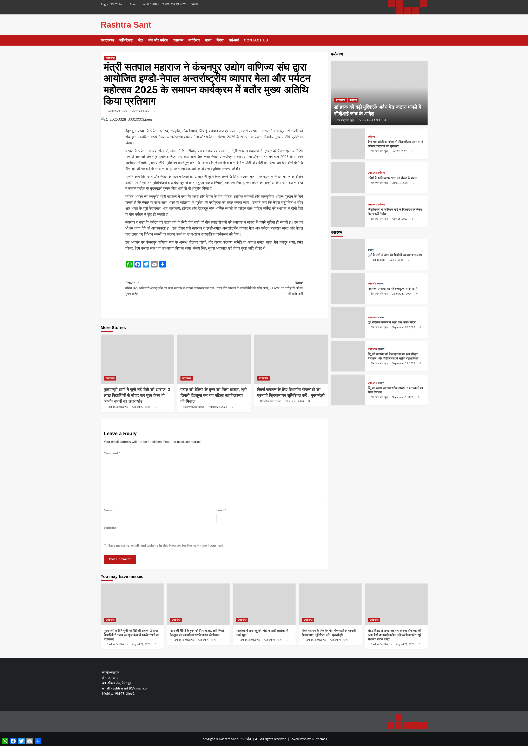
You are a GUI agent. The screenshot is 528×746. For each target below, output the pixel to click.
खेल (140, 40)
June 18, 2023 (400, 182)
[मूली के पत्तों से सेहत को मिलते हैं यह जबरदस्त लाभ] (348, 254)
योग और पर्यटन (158, 40)
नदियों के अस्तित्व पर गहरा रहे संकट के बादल (392, 178)
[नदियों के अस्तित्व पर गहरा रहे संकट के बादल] (348, 177)
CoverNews (298, 739)
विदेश (220, 40)
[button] (425, 40)
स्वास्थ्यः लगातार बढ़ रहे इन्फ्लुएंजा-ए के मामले (392, 288)
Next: (260, 288)
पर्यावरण (353, 100)
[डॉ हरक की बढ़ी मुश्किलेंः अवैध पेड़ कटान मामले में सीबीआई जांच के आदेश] (379, 93)
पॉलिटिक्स (126, 40)
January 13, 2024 (402, 293)
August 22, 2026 (141, 406)
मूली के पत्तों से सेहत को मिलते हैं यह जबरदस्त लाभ (395, 254)
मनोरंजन (194, 40)
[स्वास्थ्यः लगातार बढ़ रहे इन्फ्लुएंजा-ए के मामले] (348, 288)
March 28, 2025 (140, 111)
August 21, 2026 (294, 401)
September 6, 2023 (369, 120)
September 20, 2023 (403, 327)
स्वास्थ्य (178, 40)
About (134, 4)
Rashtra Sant (126, 24)
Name (109, 510)
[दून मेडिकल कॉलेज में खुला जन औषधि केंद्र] (348, 322)
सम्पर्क (194, 4)
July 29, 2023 (399, 151)
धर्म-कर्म (234, 40)
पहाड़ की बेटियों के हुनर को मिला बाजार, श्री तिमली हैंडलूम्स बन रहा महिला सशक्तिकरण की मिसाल (213, 395)
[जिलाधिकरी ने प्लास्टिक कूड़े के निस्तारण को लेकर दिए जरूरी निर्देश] (348, 211)
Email (221, 510)
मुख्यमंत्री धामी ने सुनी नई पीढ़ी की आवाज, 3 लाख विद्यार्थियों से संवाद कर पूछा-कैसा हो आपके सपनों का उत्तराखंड (137, 395)
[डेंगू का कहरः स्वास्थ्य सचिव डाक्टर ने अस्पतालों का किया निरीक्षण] (348, 389)
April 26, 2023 (400, 218)
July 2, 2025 (396, 259)
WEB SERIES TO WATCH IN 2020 (164, 4)
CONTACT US (256, 40)
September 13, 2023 (403, 363)
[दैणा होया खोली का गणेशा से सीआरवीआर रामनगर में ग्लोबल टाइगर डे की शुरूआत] (348, 143)
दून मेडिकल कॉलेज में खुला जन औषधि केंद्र (392, 322)
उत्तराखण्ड (107, 40)
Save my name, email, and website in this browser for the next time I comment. (166, 545)
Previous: (169, 288)
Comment (112, 453)
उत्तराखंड (372, 283)
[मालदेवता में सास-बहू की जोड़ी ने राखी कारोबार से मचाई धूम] (264, 604)
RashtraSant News (117, 111)
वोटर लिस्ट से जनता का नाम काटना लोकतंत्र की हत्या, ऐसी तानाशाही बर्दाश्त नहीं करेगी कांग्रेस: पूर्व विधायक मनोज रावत (394, 635)
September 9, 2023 (403, 397)
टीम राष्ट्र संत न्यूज (345, 120)
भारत (208, 40)
